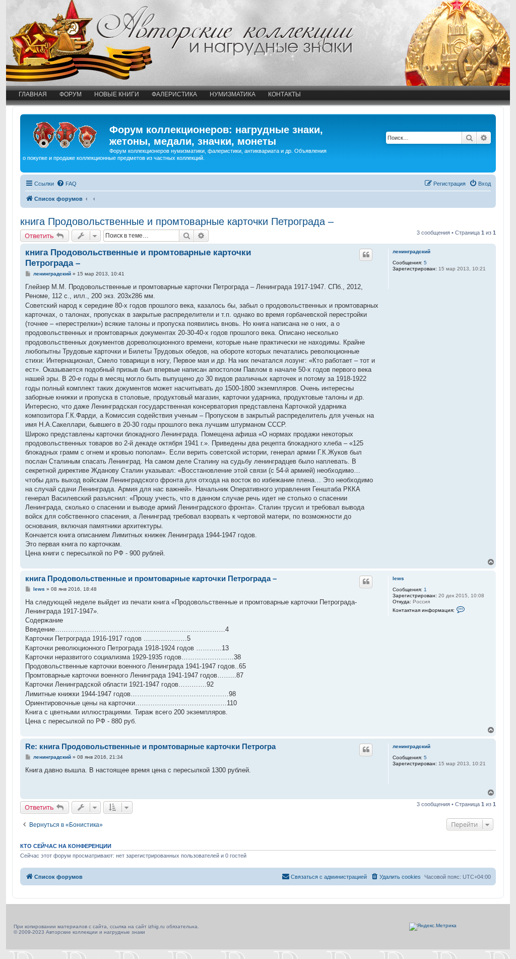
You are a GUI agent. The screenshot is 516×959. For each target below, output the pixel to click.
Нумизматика (232, 94)
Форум (70, 94)
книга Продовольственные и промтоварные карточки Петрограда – (177, 221)
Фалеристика (174, 94)
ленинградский (411, 251)
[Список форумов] (66, 133)
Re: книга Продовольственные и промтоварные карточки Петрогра (150, 746)
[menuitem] (66, 184)
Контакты (284, 94)
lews (398, 578)
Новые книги (116, 94)
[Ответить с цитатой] (365, 255)
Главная (33, 94)
